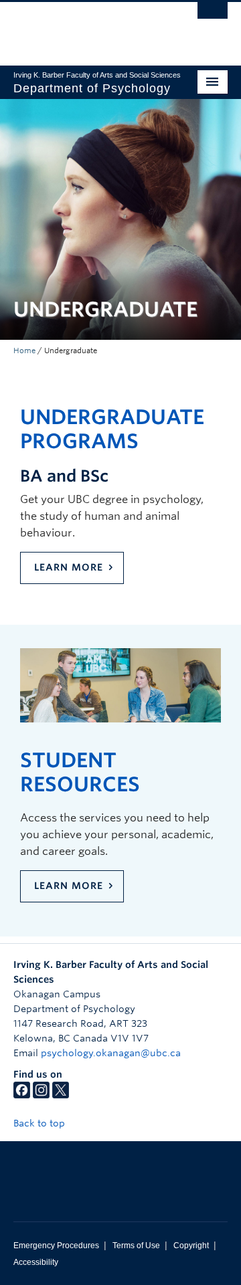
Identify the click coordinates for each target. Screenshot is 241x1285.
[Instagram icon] (41, 1095)
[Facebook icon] (21, 1095)
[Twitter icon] (60, 1095)
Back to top (40, 1123)
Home (24, 350)
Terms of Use (136, 1245)
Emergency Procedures (56, 1245)
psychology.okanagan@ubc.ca (111, 1053)
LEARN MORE (68, 567)
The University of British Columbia (88, 27)
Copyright (191, 1245)
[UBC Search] (212, 16)
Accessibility (35, 1262)
